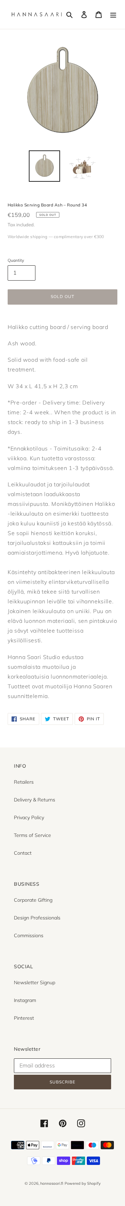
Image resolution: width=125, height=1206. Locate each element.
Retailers (24, 782)
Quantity (16, 260)
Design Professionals (37, 918)
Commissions (28, 935)
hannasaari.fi (51, 1183)
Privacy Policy (29, 817)
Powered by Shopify (83, 1183)
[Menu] (113, 14)
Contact (23, 853)
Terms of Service (32, 835)
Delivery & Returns (34, 800)
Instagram (25, 1000)
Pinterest (24, 1018)
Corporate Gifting (33, 900)
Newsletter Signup (34, 982)
